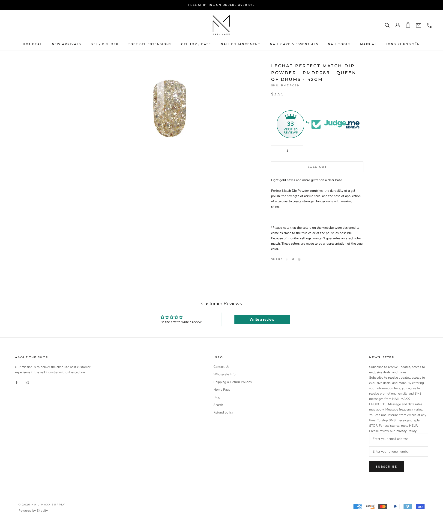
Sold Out (317, 166)
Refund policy (223, 412)
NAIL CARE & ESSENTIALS (294, 44)
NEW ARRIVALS (66, 44)
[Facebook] (287, 259)
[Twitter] (293, 259)
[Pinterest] (299, 259)
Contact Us (221, 367)
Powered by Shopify (33, 510)
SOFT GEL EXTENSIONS (150, 44)
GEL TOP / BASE (196, 44)
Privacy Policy (406, 431)
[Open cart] (408, 24)
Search (218, 405)
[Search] (387, 25)
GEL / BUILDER (105, 44)
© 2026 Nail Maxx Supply (41, 504)
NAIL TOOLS (339, 44)
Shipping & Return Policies (232, 382)
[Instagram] (27, 382)
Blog (216, 397)
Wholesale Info (224, 374)
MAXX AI (368, 44)
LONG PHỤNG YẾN (403, 44)
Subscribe (386, 466)
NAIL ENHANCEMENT (240, 44)
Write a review (262, 319)
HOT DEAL (32, 44)
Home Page (221, 389)
